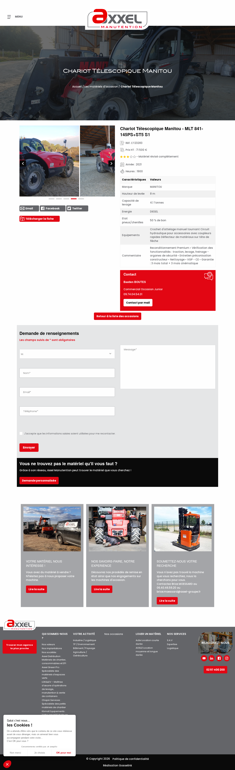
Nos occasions (113, 634)
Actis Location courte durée (147, 642)
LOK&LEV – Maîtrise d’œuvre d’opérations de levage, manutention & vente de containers (54, 689)
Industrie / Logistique (84, 640)
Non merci (15, 752)
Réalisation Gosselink (117, 765)
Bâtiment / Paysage (84, 648)
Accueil (77, 86)
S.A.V (170, 640)
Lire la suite (36, 589)
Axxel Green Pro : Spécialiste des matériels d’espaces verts (53, 673)
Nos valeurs (48, 644)
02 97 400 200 (215, 669)
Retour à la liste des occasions (118, 316)
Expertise (172, 644)
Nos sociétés (49, 652)
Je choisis (39, 752)
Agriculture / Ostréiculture (80, 654)
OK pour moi (63, 752)
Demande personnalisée (39, 480)
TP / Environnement (84, 644)
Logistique (172, 648)
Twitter (77, 208)
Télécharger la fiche (39, 219)
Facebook (53, 208)
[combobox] (67, 353)
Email (29, 208)
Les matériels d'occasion (101, 86)
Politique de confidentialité (131, 759)
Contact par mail (138, 302)
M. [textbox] (22, 354)
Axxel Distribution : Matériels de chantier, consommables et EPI (54, 660)
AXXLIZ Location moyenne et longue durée (147, 651)
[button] (7, 764)
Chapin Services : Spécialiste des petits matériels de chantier (54, 703)
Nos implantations (52, 648)
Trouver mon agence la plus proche (19, 646)
